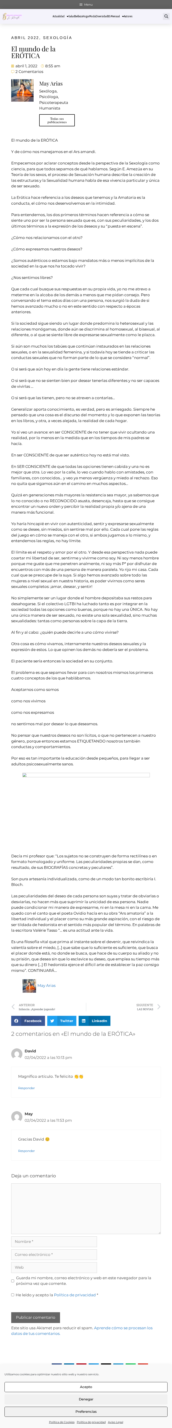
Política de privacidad (91, 1422)
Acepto (86, 1387)
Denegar (86, 1399)
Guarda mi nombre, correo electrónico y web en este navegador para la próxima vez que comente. (83, 1281)
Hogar (86, 16)
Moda (92, 16)
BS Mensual (114, 16)
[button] (166, 16)
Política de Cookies (62, 1422)
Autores (128, 16)
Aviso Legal (115, 1422)
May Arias (46, 985)
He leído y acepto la (57, 1295)
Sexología (57, 38)
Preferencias (86, 1411)
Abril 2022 (25, 38)
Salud (72, 16)
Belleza (79, 16)
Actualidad (58, 16)
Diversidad (102, 16)
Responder (26, 1088)
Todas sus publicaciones (57, 120)
